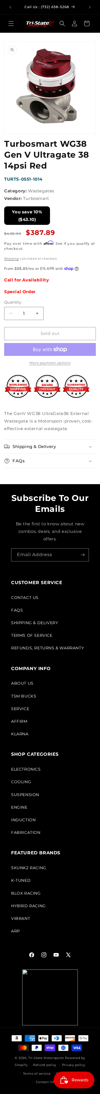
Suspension (25, 794)
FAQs (17, 610)
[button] (11, 23)
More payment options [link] (50, 363)
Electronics (26, 769)
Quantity (12, 302)
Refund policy (44, 1065)
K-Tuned (21, 880)
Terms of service (37, 1074)
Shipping (11, 258)
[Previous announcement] (10, 7)
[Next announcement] (90, 7)
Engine (19, 807)
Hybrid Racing (28, 905)
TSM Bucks (23, 696)
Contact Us (25, 597)
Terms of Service (31, 635)
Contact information (53, 1082)
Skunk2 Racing (28, 867)
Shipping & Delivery (34, 622)
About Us (22, 683)
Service (20, 708)
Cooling (21, 781)
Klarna (20, 733)
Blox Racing (26, 893)
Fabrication (26, 832)
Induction (23, 819)
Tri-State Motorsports (46, 1058)
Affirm (19, 721)
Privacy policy (73, 1065)
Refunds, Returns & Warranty (47, 647)
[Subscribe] (82, 554)
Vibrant (20, 918)
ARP (15, 931)
